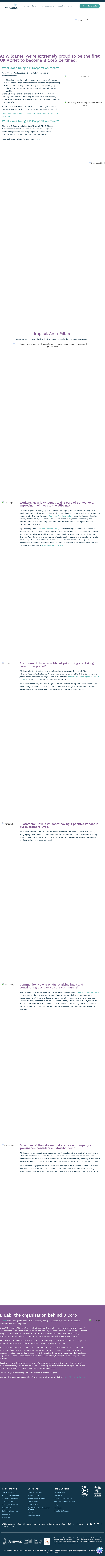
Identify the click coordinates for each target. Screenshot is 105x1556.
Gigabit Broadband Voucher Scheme (39, 1508)
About (70, 6)
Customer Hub (59, 1492)
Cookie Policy (33, 1502)
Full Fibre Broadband (10, 1495)
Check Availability (9, 1492)
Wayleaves (58, 1508)
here (38, 139)
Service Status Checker (63, 1499)
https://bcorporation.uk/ (74, 1377)
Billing (56, 1505)
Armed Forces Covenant (52, 545)
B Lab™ (3, 1321)
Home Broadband (30, 6)
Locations (61, 6)
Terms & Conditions (35, 1492)
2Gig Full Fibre (8, 1502)
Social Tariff (6, 1508)
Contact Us (58, 1495)
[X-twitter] (101, 1524)
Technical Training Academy (61, 516)
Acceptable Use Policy (36, 1499)
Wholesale (6, 1517)
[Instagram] (98, 1524)
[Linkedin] (94, 1524)
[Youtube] (87, 1524)
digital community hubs (88, 992)
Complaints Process (61, 1511)
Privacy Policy (33, 1495)
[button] (90, 6)
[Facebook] (91, 1524)
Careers (31, 1512)
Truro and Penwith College (48, 529)
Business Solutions (47, 6)
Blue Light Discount (10, 1505)
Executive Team (34, 1516)
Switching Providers (10, 1511)
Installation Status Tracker (64, 1502)
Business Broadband (10, 1499)
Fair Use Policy (33, 1505)
